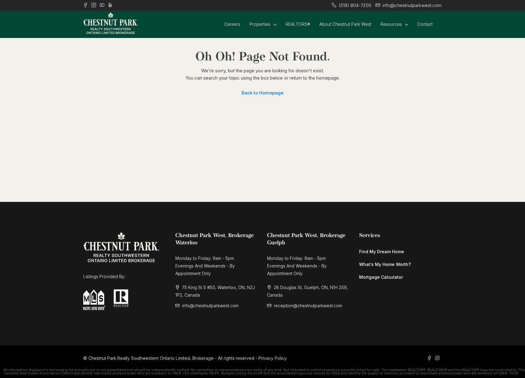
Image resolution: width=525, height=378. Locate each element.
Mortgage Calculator (381, 277)
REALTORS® (298, 24)
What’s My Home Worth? (385, 264)
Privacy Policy (273, 358)
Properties (259, 24)
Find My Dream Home (381, 251)
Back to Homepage (262, 93)
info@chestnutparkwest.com (210, 305)
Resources (391, 24)
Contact (425, 24)
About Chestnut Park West (345, 24)
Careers (232, 24)
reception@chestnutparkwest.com (308, 305)
